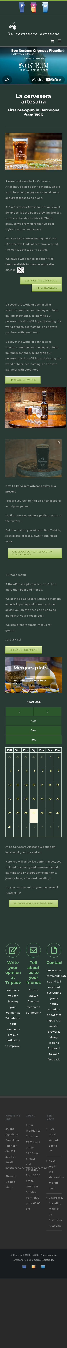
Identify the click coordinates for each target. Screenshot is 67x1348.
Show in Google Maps (10, 1182)
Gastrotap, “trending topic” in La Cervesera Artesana (54, 1212)
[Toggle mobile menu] (60, 41)
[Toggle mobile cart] (52, 41)
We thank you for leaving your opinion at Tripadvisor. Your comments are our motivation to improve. (13, 1018)
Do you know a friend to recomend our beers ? (33, 1001)
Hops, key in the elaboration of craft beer (54, 1174)
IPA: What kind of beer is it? (53, 1140)
